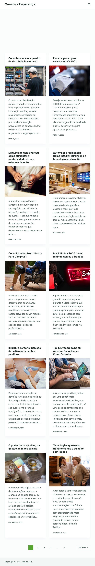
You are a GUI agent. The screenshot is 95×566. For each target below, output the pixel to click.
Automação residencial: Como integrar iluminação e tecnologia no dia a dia (69, 156)
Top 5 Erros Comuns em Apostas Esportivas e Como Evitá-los (67, 351)
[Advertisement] (47, 27)
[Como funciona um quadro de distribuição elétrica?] (25, 81)
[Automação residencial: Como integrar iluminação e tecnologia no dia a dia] (69, 178)
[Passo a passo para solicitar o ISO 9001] (69, 81)
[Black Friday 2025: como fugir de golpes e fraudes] (69, 276)
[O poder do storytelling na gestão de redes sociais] (25, 468)
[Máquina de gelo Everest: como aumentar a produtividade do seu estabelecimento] (25, 181)
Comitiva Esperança (20, 4)
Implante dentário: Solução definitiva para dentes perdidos (24, 351)
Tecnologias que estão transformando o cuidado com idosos (68, 448)
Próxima (82, 548)
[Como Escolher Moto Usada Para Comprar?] (25, 276)
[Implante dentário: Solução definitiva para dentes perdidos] (25, 373)
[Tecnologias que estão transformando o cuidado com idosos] (69, 471)
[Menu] (89, 4)
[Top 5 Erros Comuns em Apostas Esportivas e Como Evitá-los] (69, 373)
